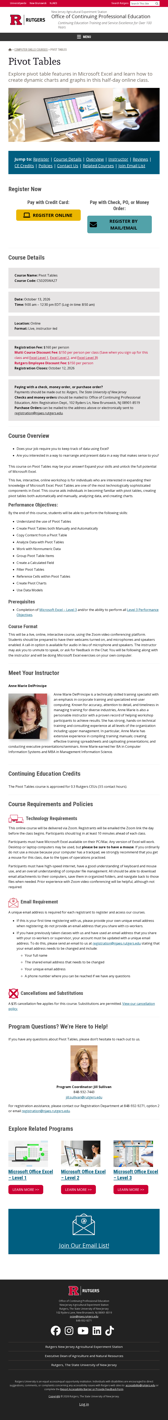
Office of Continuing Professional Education (100, 16)
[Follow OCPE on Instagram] (69, 1330)
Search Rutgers (119, 3)
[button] (48, 215)
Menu (87, 37)
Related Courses (98, 165)
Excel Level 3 (86, 357)
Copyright (54, 1396)
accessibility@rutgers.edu (140, 1385)
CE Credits (24, 165)
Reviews (140, 159)
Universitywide (18, 3)
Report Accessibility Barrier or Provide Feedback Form (91, 1389)
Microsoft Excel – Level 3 (58, 609)
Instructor (118, 159)
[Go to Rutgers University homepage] (28, 20)
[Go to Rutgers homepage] (84, 1294)
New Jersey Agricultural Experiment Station (79, 11)
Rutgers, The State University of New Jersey (84, 1365)
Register (41, 159)
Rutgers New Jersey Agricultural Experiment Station (84, 1347)
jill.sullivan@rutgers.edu (84, 1097)
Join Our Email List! (84, 1245)
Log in (84, 1404)
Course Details (68, 159)
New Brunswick (38, 3)
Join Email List (131, 165)
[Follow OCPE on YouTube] (83, 1330)
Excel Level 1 (38, 357)
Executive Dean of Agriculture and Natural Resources (84, 1356)
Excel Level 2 (59, 357)
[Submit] (157, 3)
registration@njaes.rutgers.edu (39, 413)
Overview (95, 159)
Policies (46, 165)
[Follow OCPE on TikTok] (110, 1330)
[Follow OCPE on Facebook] (56, 1330)
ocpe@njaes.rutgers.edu (84, 1316)
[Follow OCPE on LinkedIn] (97, 1330)
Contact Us (67, 165)
